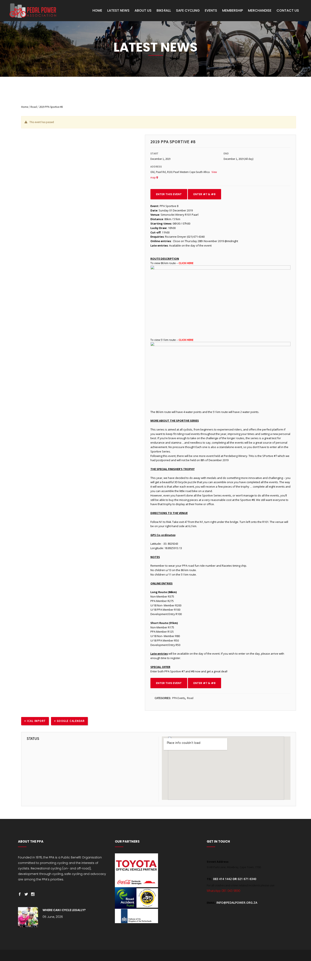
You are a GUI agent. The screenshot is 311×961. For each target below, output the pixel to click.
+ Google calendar (69, 721)
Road (33, 107)
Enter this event (169, 194)
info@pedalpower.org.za (236, 903)
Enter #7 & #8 (204, 194)
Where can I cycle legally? (64, 910)
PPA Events (178, 698)
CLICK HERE (186, 263)
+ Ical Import (35, 721)
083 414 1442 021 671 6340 (234, 879)
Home (24, 107)
